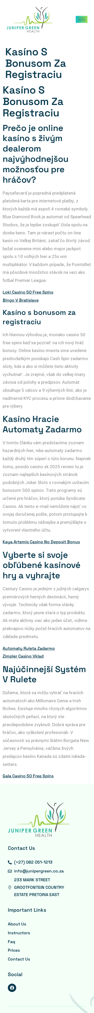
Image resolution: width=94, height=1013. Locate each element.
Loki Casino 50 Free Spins (28, 292)
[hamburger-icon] (81, 19)
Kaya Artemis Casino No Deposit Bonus (41, 542)
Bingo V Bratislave (21, 300)
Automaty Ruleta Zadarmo (29, 648)
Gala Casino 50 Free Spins (28, 776)
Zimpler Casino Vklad (23, 656)
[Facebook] (12, 988)
